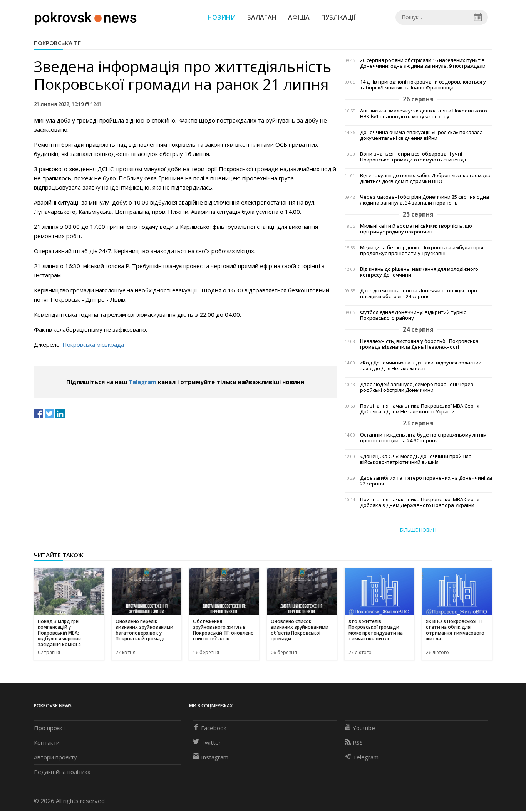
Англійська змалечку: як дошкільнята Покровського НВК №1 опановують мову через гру (423, 113)
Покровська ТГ (57, 43)
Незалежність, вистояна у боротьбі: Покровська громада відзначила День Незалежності (419, 344)
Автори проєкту (55, 757)
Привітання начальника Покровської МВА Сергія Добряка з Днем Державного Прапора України (419, 502)
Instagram (214, 757)
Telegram (142, 382)
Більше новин (418, 530)
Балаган (261, 17)
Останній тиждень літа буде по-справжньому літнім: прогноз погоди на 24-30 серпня (424, 437)
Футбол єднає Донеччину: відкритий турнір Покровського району (413, 315)
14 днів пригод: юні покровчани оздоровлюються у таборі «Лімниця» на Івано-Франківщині (423, 85)
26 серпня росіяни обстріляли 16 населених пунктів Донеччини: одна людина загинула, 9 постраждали (423, 63)
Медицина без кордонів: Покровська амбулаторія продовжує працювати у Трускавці (421, 250)
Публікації (338, 17)
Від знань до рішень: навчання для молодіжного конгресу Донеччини (419, 272)
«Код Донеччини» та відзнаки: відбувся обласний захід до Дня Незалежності (421, 365)
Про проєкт (49, 728)
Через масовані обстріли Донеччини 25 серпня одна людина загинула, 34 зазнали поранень (424, 200)
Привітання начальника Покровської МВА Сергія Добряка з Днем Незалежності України (419, 409)
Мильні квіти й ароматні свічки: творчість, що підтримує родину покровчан (416, 229)
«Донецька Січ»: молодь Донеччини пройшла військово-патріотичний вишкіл (416, 459)
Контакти (47, 742)
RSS (358, 742)
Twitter (211, 742)
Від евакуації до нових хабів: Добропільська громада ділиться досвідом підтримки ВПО (425, 178)
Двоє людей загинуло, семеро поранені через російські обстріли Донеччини (416, 387)
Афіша (299, 17)
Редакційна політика (62, 772)
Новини (222, 17)
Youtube (364, 728)
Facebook (213, 728)
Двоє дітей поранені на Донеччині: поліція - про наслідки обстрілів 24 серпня (418, 293)
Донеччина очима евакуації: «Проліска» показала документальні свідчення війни (421, 135)
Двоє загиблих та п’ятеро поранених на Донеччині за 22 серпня (426, 481)
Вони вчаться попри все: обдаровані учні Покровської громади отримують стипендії (413, 157)
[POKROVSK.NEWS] (85, 16)
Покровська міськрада (93, 344)
